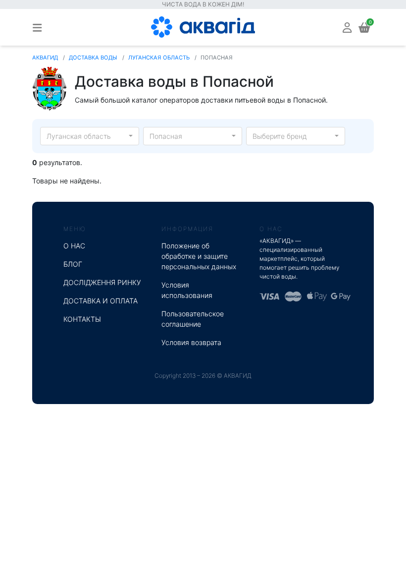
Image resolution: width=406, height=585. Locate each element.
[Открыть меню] (37, 27)
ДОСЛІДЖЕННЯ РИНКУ (102, 282)
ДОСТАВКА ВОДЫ (93, 57)
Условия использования (186, 290)
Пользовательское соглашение (192, 318)
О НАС (74, 245)
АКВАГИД (45, 57)
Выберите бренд (280, 136)
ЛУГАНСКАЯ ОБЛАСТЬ (159, 57)
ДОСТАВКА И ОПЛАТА (100, 300)
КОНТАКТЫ (82, 319)
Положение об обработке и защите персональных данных (198, 256)
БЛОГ (72, 264)
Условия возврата (191, 342)
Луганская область (79, 136)
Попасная (166, 136)
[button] (347, 27)
